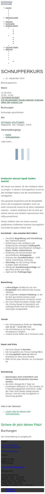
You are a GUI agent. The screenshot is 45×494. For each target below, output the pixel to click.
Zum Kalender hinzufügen (10, 98)
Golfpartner (15, 16)
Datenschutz (11, 491)
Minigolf (9, 22)
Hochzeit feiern (12, 47)
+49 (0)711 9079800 (9, 445)
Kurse (8, 135)
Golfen (8, 8)
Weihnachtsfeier (22, 43)
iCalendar (38, 100)
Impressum (10, 489)
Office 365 (5, 102)
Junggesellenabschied (24, 32)
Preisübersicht (16, 12)
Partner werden (22, 61)
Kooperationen (16, 59)
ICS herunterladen (9, 100)
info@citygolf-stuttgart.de (11, 447)
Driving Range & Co (18, 10)
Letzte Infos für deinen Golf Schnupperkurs (18, 412)
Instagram (14, 451)
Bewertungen (16, 45)
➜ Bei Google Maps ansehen (13, 467)
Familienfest (20, 30)
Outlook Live (16, 102)
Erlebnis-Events (12, 26)
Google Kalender (26, 100)
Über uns (9, 49)
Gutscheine (10, 24)
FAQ (11, 63)
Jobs (12, 57)
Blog (12, 53)
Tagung (18, 39)
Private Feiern (16, 28)
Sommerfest (20, 41)
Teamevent (19, 38)
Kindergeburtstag (23, 34)
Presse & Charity (17, 55)
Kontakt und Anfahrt (19, 51)
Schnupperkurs (13, 137)
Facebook (5, 451)
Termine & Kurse (12, 18)
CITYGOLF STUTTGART (12, 122)
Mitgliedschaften (17, 14)
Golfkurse (14, 20)
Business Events (17, 36)
